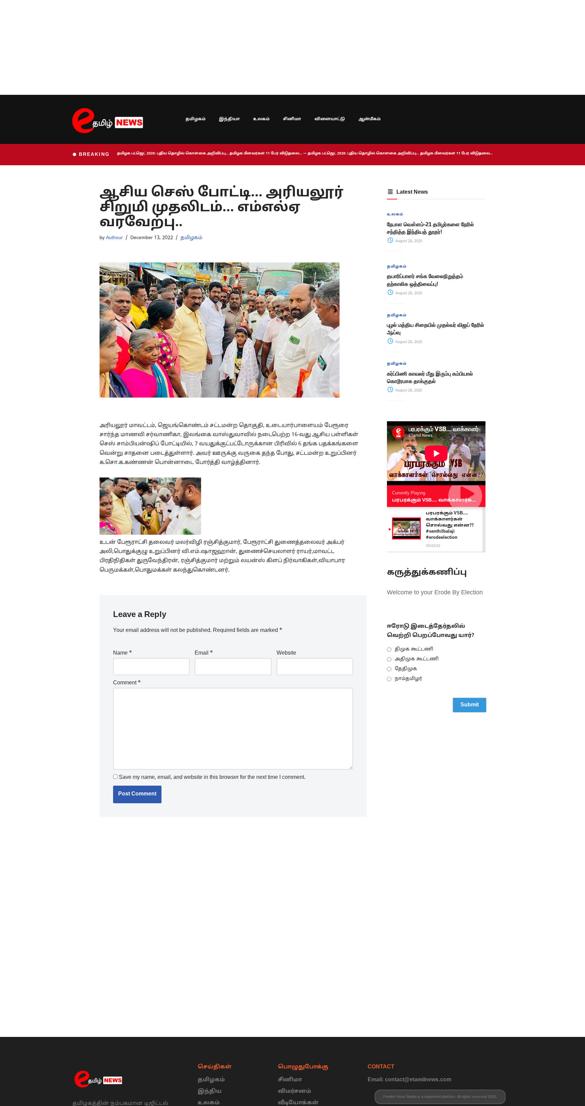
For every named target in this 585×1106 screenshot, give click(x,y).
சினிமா (292, 119)
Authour (114, 238)
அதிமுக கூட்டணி (417, 659)
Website (286, 653)
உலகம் (261, 119)
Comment (127, 683)
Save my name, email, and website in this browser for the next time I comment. (212, 777)
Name (122, 653)
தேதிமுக (406, 669)
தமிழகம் (195, 119)
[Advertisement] (203, 47)
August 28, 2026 (408, 241)
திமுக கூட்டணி (414, 649)
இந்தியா (229, 119)
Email (204, 653)
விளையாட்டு (330, 119)
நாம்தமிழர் (408, 679)
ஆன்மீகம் (370, 119)
